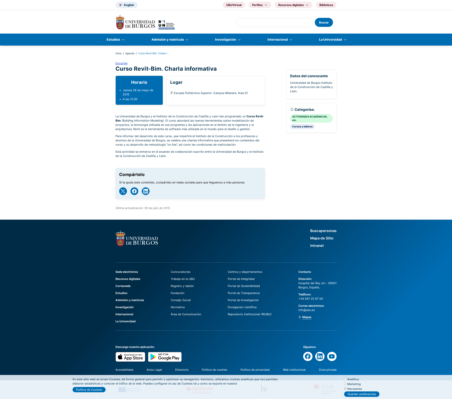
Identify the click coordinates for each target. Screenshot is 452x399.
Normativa (178, 307)
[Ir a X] (123, 191)
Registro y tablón (182, 286)
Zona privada (328, 369)
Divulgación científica (242, 307)
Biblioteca (326, 5)
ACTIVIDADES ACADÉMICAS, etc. (309, 118)
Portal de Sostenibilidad (244, 286)
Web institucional (294, 369)
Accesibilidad (124, 369)
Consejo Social (181, 300)
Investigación (225, 39)
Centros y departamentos (245, 272)
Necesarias (354, 389)
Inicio (118, 53)
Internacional (277, 39)
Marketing (354, 384)
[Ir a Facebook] (134, 191)
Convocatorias (180, 272)
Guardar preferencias (362, 394)
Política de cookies (214, 369)
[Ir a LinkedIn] (146, 191)
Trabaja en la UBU (183, 279)
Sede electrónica (126, 272)
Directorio (182, 369)
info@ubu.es (306, 310)
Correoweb (122, 286)
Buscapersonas (323, 231)
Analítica (353, 379)
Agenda (129, 53)
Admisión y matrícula (167, 39)
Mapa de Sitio (321, 238)
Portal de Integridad (241, 279)
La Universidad (330, 39)
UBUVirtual (234, 5)
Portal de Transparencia (244, 293)
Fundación (177, 293)
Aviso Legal (154, 369)
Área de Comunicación (186, 314)
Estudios (113, 39)
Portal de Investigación (243, 300)
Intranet (317, 245)
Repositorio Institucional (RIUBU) (250, 314)
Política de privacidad (255, 369)
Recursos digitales (127, 279)
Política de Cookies (89, 389)
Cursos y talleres (302, 126)
